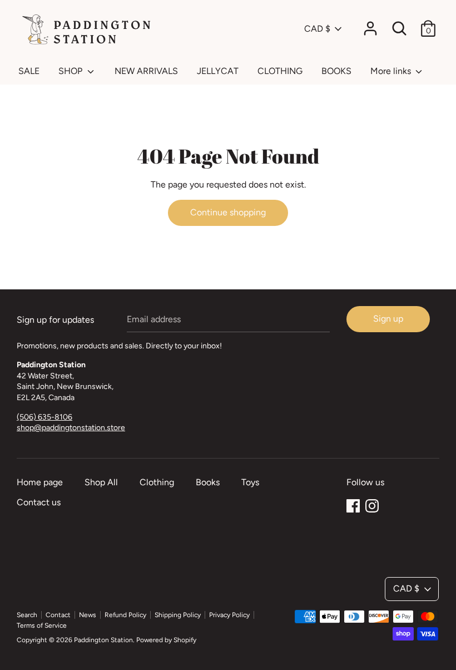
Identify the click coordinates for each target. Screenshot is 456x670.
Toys (250, 482)
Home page (40, 482)
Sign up (388, 318)
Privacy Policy (229, 615)
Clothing (157, 482)
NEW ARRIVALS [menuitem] (146, 71)
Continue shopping (228, 212)
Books (208, 482)
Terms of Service (42, 625)
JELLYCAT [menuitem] (218, 71)
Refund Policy (125, 615)
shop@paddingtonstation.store (71, 427)
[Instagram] (372, 504)
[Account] (370, 24)
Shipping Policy (178, 615)
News (87, 615)
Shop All (101, 482)
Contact (58, 615)
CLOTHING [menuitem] (280, 71)
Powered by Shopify (166, 640)
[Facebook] (353, 504)
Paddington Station (103, 640)
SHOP (71, 71)
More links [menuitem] (391, 71)
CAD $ (317, 28)
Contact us (39, 502)
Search (27, 615)
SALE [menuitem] (28, 71)
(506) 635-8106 (44, 417)
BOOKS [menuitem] (336, 71)
